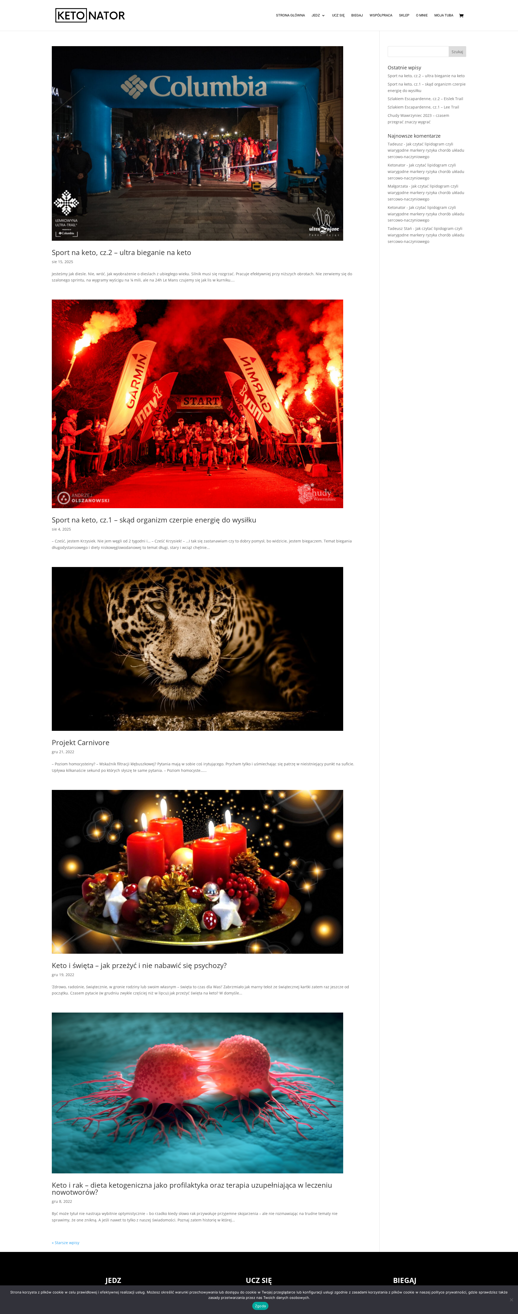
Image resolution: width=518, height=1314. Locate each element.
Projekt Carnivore (81, 742)
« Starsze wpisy (65, 1242)
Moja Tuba (443, 15)
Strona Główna (290, 15)
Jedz (316, 15)
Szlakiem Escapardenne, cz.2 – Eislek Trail (425, 98)
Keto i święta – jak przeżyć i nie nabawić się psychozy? (139, 965)
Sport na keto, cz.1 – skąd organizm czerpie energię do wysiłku (154, 520)
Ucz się (338, 15)
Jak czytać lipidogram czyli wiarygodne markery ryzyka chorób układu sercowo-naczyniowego (426, 150)
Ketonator (396, 165)
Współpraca (381, 15)
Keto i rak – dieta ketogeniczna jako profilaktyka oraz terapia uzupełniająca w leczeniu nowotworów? (192, 1188)
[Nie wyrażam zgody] (511, 1299)
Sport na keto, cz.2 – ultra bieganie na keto (121, 252)
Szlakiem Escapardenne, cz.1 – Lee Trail (423, 107)
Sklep (404, 15)
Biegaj (357, 15)
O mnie (422, 15)
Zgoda (260, 1306)
